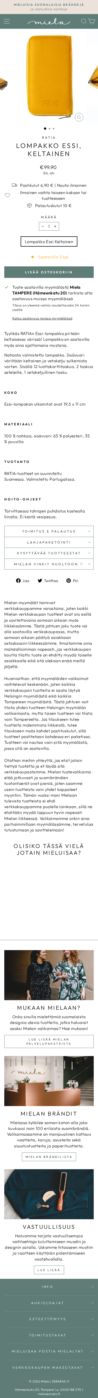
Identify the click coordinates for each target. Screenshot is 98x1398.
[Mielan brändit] (49, 1081)
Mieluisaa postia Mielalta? (48, 1351)
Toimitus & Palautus (49, 531)
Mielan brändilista (49, 1157)
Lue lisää (49, 1270)
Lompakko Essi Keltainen (49, 241)
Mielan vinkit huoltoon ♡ (49, 564)
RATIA (49, 137)
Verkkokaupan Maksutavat (47, 1367)
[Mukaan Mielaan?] (49, 975)
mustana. (59, 345)
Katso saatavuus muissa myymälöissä (42, 318)
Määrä (49, 217)
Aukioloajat (48, 1303)
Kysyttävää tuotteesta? (49, 553)
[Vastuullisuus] (49, 1194)
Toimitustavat (48, 1335)
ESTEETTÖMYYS (47, 1319)
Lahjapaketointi (49, 542)
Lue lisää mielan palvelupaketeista (49, 1041)
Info (48, 1287)
